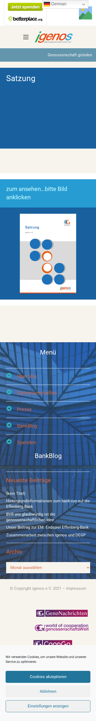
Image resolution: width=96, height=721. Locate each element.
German (58, 4)
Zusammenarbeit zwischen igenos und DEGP (46, 535)
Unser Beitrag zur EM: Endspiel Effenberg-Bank (47, 527)
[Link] (85, 12)
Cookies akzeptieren (48, 676)
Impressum (76, 588)
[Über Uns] (11, 376)
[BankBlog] (11, 426)
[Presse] (11, 409)
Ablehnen (48, 691)
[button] (63, 13)
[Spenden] (11, 442)
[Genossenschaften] (11, 392)
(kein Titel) (15, 493)
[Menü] (26, 37)
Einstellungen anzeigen (48, 706)
